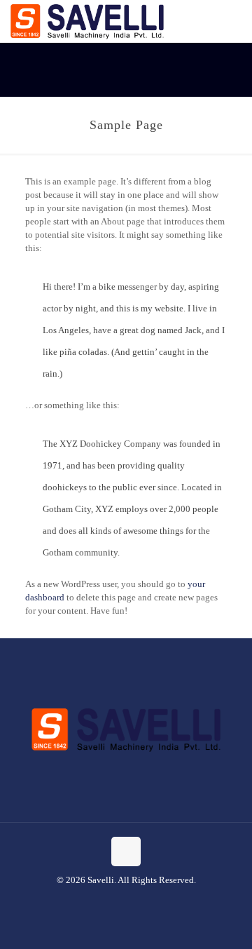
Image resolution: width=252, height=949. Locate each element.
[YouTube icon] (126, 900)
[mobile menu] (233, 21)
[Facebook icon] (111, 900)
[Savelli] (87, 21)
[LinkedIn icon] (141, 900)
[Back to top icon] (126, 851)
